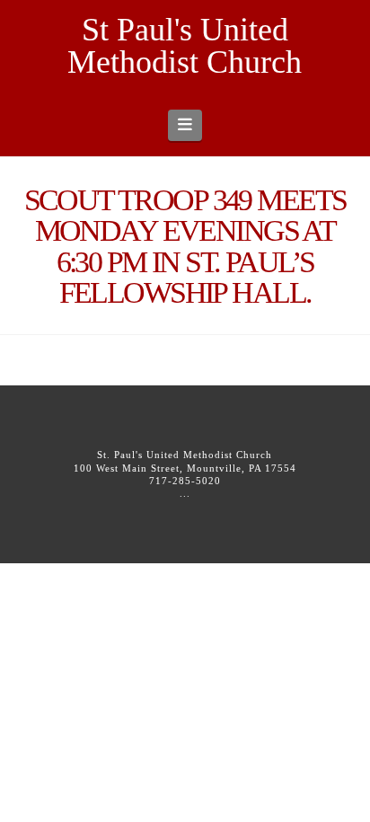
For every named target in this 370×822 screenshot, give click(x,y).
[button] (185, 125)
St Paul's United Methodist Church (184, 45)
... (185, 493)
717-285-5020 (185, 480)
